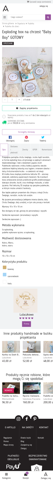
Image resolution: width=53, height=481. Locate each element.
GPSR (35, 150)
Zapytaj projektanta (28, 108)
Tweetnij (43, 141)
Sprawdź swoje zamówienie (40, 2)
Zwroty (25, 150)
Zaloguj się (46, 478)
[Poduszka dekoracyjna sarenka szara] (32, 347)
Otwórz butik (26, 438)
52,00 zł (27, 361)
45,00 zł (6, 361)
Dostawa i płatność (14, 150)
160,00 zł (28, 402)
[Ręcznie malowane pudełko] (32, 388)
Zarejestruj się (26, 445)
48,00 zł (48, 361)
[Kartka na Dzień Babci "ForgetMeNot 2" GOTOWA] (11, 347)
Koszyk (26, 478)
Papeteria (21, 24)
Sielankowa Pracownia (31, 399)
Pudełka (31, 24)
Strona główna (8, 24)
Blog (22, 441)
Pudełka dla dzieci (12, 27)
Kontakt (41, 438)
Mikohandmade (8, 399)
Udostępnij (10, 141)
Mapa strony (9, 445)
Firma (26, 324)
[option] (11, 352)
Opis (4, 150)
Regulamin (8, 438)
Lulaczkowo (6, 358)
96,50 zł (6, 402)
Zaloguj (23, 449)
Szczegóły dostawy (26, 132)
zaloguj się (44, 6)
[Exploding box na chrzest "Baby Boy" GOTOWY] (27, 72)
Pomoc (6, 441)
